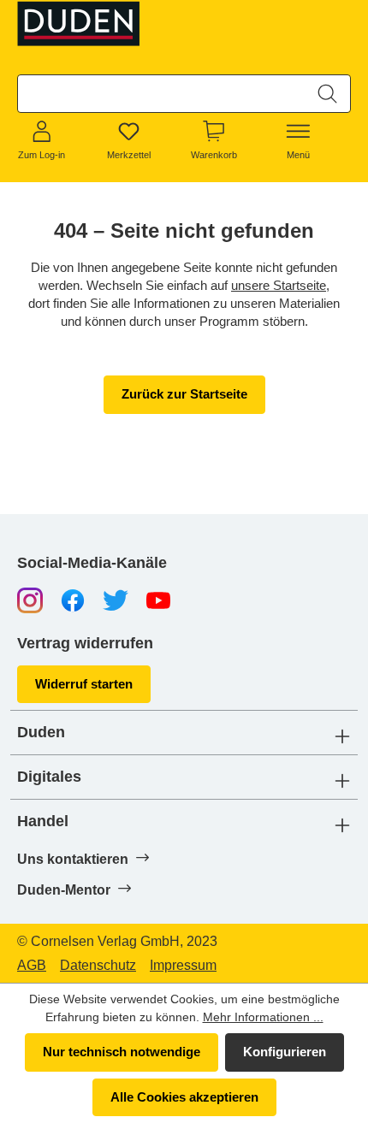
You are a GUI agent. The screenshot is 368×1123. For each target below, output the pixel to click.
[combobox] (162, 93)
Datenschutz (98, 965)
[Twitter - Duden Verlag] (115, 600)
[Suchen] (327, 93)
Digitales (49, 777)
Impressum (183, 965)
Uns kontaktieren (74, 859)
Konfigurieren (284, 1051)
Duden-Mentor (65, 890)
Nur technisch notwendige (121, 1051)
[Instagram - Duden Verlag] (30, 600)
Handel (42, 821)
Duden (41, 732)
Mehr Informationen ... (263, 1017)
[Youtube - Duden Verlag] (158, 600)
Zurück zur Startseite (184, 394)
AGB (31, 965)
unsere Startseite (278, 285)
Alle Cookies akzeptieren (184, 1097)
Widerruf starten (84, 684)
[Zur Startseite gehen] (82, 23)
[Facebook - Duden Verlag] (73, 600)
